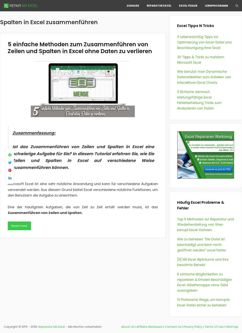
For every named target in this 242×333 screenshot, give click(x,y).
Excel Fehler (188, 6)
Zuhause (133, 6)
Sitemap (232, 327)
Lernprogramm (216, 6)
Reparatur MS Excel (51, 327)
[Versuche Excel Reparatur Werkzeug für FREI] (205, 177)
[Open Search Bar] (237, 5)
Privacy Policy (193, 327)
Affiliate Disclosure (149, 327)
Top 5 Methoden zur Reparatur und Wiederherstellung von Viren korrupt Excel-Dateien (205, 224)
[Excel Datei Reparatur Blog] (22, 5)
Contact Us (173, 327)
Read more (19, 226)
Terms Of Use (214, 327)
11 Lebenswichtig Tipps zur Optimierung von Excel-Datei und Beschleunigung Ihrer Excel (204, 42)
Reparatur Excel (159, 6)
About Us (127, 327)
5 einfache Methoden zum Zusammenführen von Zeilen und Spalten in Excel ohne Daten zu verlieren (80, 47)
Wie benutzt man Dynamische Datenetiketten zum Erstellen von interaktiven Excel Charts (204, 77)
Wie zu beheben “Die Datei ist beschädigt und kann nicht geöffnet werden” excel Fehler (201, 244)
